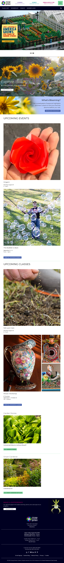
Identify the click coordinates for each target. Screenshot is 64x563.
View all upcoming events (12, 257)
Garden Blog (26, 555)
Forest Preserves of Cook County (49, 560)
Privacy (42, 555)
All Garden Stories (10, 449)
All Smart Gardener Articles (13, 492)
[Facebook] (29, 552)
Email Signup (18, 555)
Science (34, 3)
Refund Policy (34, 555)
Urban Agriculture (48, 3)
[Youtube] (31, 552)
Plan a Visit (5, 8)
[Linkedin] (33, 552)
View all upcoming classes (12, 404)
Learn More (8, 41)
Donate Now (9, 509)
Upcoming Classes (17, 264)
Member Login (31, 8)
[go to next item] (61, 31)
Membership (14, 8)
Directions (32, 526)
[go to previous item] (2, 31)
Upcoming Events (16, 118)
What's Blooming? (51, 100)
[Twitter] (35, 552)
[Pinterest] (37, 552)
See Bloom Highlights (53, 110)
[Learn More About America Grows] (10, 39)
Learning (20, 3)
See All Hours (32, 541)
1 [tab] (30, 53)
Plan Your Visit (7, 89)
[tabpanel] (32, 30)
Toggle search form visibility (61, 8)
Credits (47, 555)
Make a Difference (13, 502)
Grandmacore (8, 488)
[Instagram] (26, 552)
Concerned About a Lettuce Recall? (15, 445)
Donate (22, 8)
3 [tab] (33, 53)
